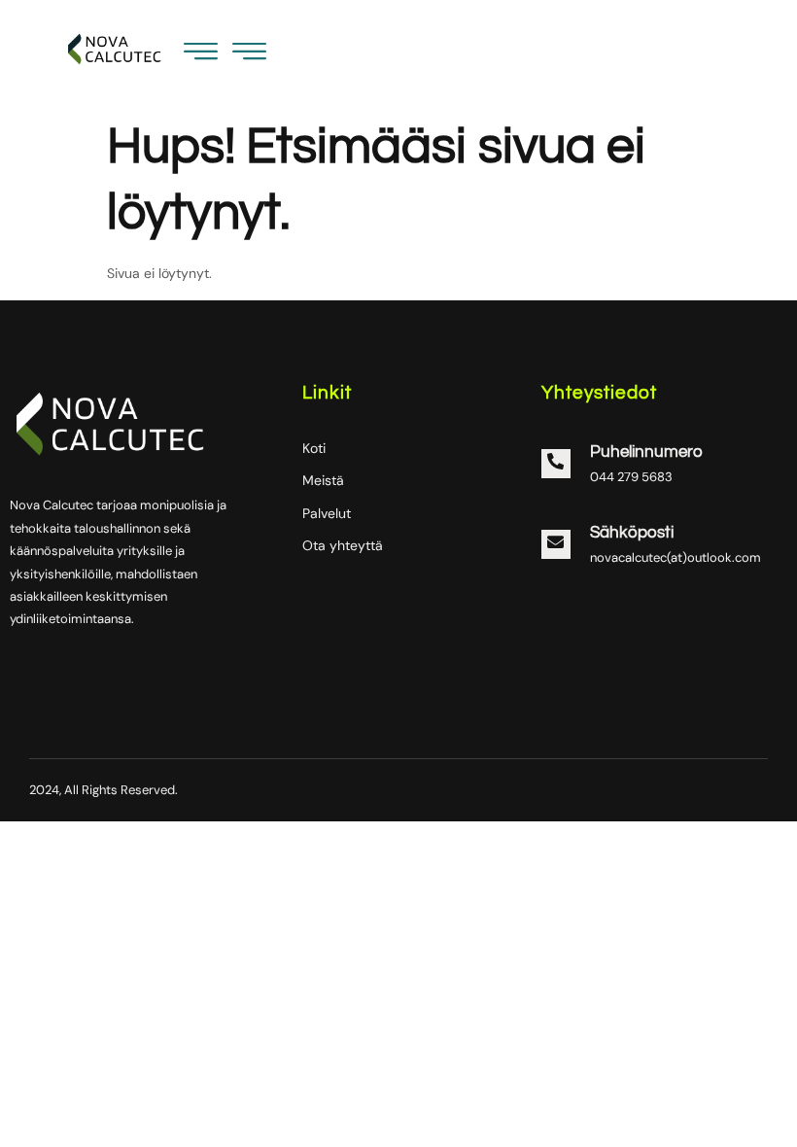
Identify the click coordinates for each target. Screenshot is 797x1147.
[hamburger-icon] (249, 56)
